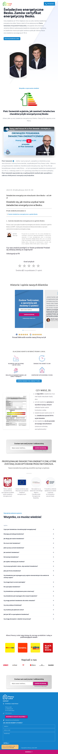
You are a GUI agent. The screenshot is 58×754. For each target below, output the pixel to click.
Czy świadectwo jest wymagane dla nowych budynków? (20, 596)
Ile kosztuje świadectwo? (11, 557)
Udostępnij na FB (13, 254)
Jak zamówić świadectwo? (11, 552)
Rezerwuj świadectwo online (12, 38)
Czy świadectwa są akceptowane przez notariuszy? (19, 591)
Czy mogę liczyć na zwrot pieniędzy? (14, 582)
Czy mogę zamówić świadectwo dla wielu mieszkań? (19, 600)
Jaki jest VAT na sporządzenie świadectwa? (16, 614)
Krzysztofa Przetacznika (19, 25)
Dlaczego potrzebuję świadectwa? (14, 534)
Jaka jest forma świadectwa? (12, 571)
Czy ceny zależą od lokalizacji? (13, 605)
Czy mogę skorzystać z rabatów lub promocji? (17, 619)
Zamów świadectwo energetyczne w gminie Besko (23, 214)
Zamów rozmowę (29, 314)
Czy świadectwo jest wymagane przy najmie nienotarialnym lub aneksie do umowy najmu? (26, 576)
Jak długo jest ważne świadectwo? (14, 538)
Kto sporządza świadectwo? (12, 587)
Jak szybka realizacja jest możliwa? (14, 561)
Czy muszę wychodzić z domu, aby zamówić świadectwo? (21, 566)
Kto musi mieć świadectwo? (12, 543)
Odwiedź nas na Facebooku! (12, 720)
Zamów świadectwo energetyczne (28, 381)
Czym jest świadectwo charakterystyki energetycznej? (20, 529)
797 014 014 (8, 713)
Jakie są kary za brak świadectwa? (14, 548)
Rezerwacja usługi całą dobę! (16, 717)
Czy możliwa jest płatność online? (14, 610)
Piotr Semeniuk (7, 161)
